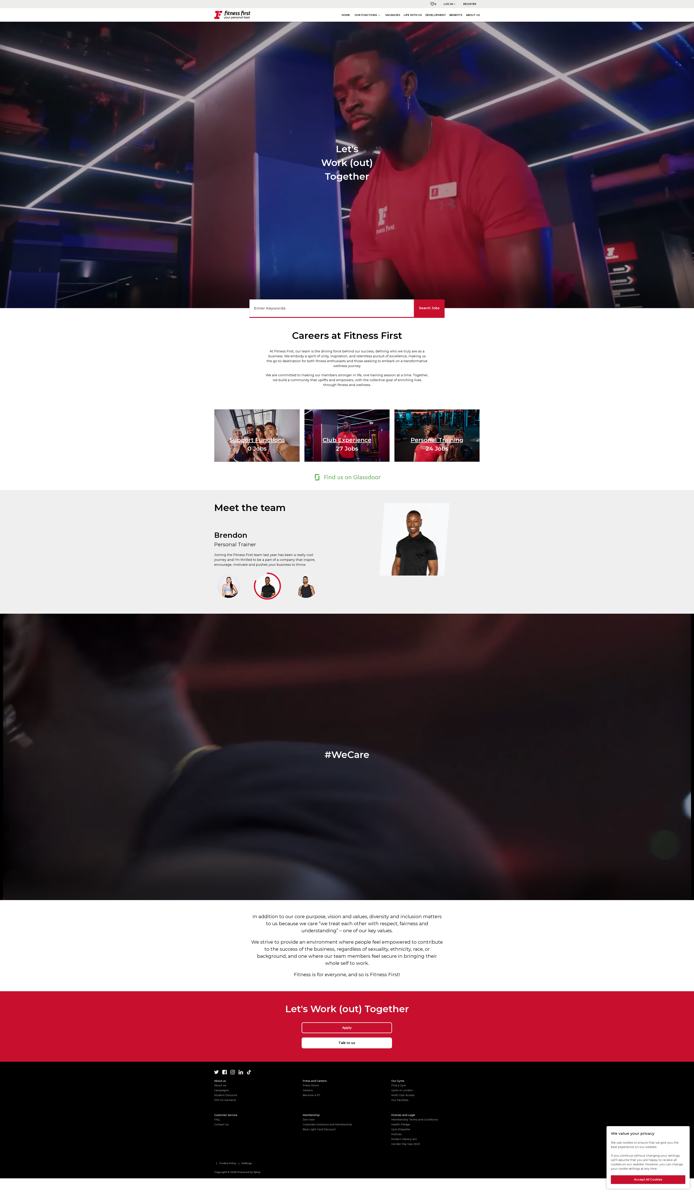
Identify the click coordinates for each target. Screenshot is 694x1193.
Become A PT (311, 1095)
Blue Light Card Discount (319, 1129)
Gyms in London (402, 1090)
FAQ (217, 1119)
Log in (448, 4)
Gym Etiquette (400, 1129)
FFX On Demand (225, 1100)
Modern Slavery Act (404, 1139)
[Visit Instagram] (232, 1072)
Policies (396, 1134)
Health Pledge (400, 1124)
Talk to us (347, 1043)
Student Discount (225, 1095)
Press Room (311, 1085)
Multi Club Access (403, 1095)
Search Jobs (429, 308)
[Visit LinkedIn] (241, 1072)
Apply (347, 1028)
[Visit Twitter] (216, 1072)
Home (346, 15)
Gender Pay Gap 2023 (405, 1144)
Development (435, 15)
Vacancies (392, 15)
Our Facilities (399, 1100)
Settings (246, 1163)
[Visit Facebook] (224, 1072)
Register (469, 4)
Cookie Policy (227, 1163)
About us (473, 15)
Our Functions (366, 15)
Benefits (455, 15)
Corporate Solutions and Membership (327, 1124)
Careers (308, 1090)
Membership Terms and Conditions (414, 1119)
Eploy (257, 1172)
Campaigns (221, 1090)
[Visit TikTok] (249, 1072)
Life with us (413, 15)
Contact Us (221, 1124)
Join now (309, 1119)
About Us (220, 1085)
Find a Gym (398, 1085)
